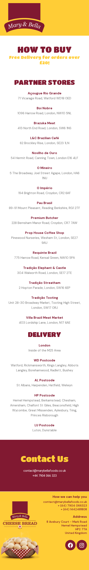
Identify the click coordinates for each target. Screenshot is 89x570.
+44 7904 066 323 (44, 476)
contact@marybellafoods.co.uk (44, 471)
